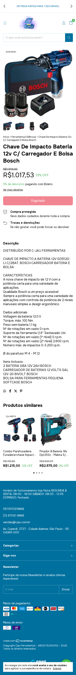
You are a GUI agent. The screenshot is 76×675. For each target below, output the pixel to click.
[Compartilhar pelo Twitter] (16, 391)
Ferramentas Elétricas (23, 136)
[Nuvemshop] (18, 641)
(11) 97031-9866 (13, 515)
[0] (71, 23)
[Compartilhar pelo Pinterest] (21, 391)
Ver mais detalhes (13, 189)
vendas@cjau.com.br (16, 522)
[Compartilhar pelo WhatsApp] (5, 391)
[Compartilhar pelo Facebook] (10, 391)
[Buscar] (69, 37)
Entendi (57, 668)
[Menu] (5, 23)
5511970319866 (13, 509)
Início (6, 136)
